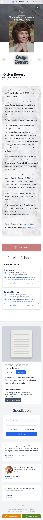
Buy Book (21, 372)
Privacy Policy (16, 511)
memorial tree (29, 224)
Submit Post (22, 434)
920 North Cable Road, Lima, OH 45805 (21, 279)
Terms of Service (27, 511)
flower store (27, 227)
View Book (9, 372)
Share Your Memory (13, 400)
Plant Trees (30, 283)
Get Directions (13, 283)
